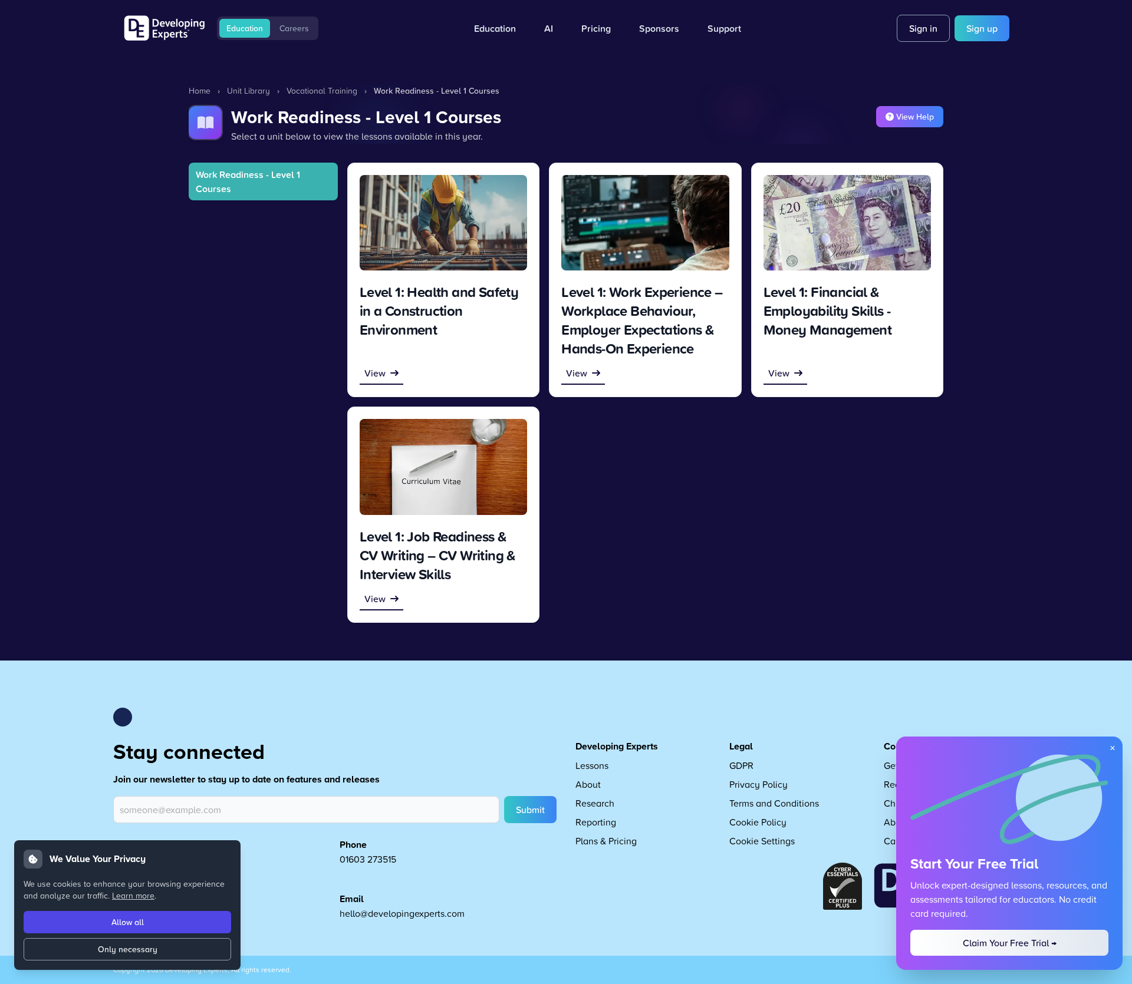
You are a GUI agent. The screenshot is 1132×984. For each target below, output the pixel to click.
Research (594, 803)
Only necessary (127, 949)
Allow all (127, 922)
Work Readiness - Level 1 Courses (248, 181)
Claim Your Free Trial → (1010, 942)
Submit (530, 809)
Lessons (591, 765)
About (588, 784)
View (375, 372)
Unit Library (248, 90)
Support (724, 28)
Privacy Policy (758, 784)
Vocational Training (322, 90)
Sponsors (659, 28)
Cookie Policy (758, 821)
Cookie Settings (762, 840)
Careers (294, 28)
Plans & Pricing (606, 840)
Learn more (133, 895)
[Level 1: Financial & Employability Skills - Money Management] (847, 223)
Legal (741, 746)
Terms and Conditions (774, 803)
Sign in (923, 28)
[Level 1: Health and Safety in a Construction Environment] (443, 223)
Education (244, 28)
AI (548, 28)
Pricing (596, 28)
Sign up (982, 28)
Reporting (595, 821)
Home (199, 90)
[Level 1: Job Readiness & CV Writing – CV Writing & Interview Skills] (443, 467)
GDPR (741, 765)
